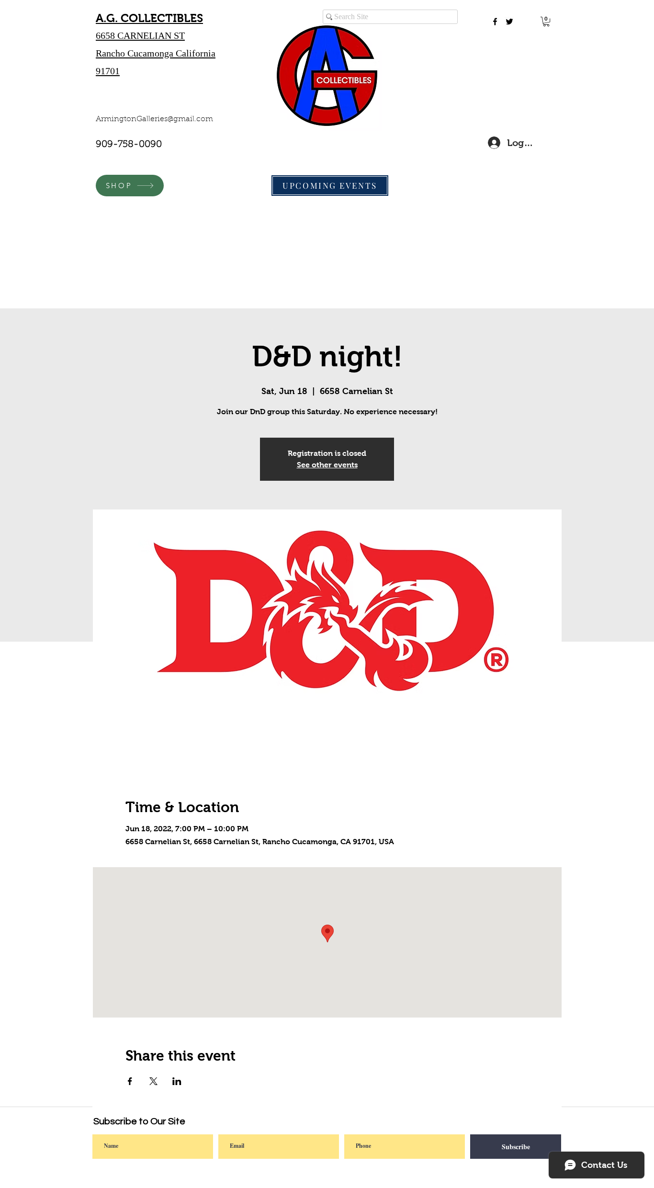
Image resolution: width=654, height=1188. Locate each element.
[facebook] (495, 21)
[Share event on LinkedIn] (176, 1081)
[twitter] (509, 21)
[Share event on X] (153, 1081)
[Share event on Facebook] (130, 1081)
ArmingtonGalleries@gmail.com (154, 119)
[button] (546, 21)
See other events (327, 465)
